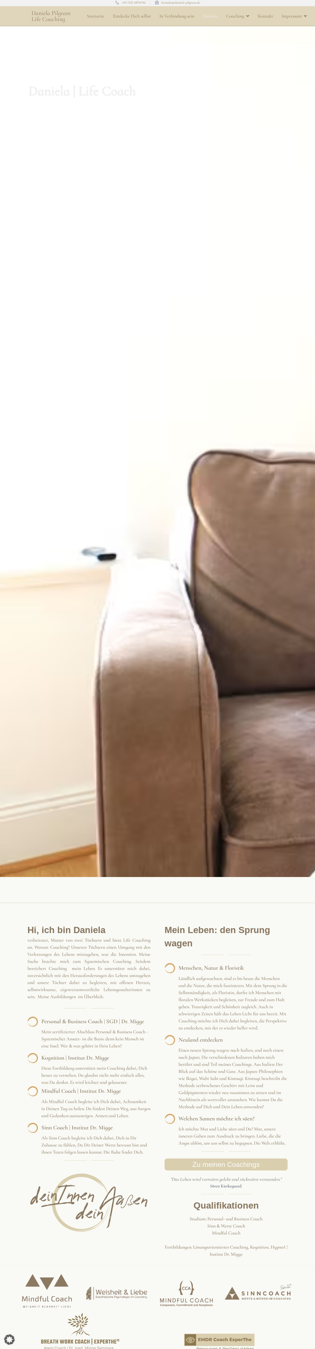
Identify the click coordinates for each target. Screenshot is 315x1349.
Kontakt (265, 16)
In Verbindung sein (176, 16)
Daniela (210, 16)
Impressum (292, 16)
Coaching (235, 16)
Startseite (95, 16)
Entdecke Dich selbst (132, 16)
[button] (9, 1339)
